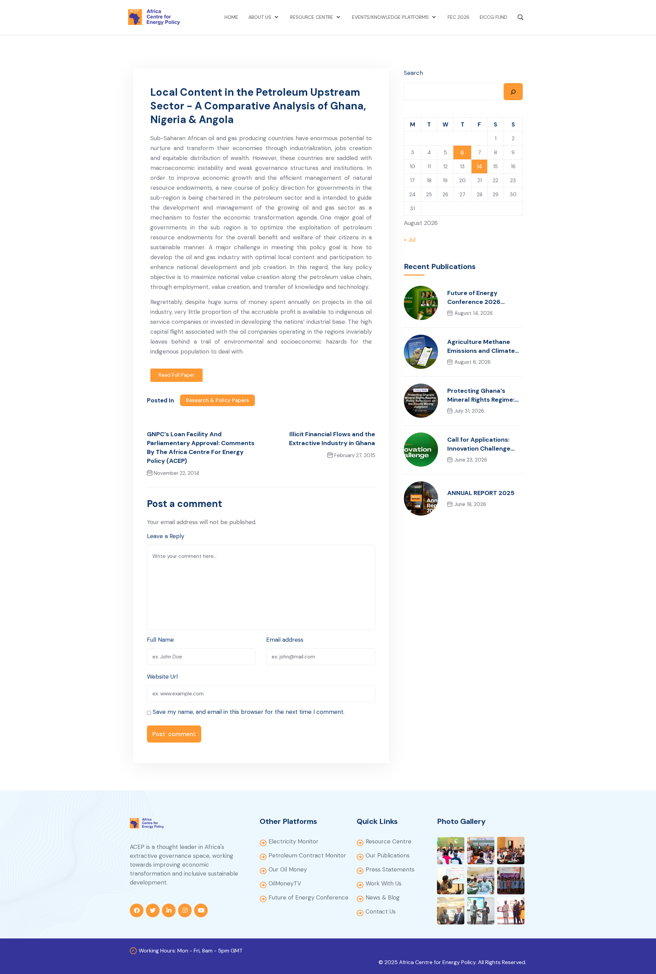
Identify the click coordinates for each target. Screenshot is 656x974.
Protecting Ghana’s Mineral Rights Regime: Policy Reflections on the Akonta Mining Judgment (484, 395)
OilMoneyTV (285, 883)
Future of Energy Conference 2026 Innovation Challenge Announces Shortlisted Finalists (482, 297)
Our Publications (388, 855)
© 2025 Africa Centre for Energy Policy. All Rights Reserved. (452, 962)
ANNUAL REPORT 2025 (480, 493)
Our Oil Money (288, 869)
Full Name (160, 639)
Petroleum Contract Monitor (307, 855)
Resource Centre (388, 841)
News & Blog (383, 897)
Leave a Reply (165, 536)
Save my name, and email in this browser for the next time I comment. (248, 712)
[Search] (513, 91)
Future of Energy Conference (308, 897)
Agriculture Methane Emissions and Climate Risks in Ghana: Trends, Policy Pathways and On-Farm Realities (485, 346)
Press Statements (390, 869)
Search (413, 73)
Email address (284, 639)
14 (479, 166)
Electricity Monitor (293, 841)
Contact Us (381, 911)
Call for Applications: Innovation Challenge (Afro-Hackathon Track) (484, 444)
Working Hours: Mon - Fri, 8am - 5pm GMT (191, 950)
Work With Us (383, 883)
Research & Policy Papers (217, 400)
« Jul (409, 239)
